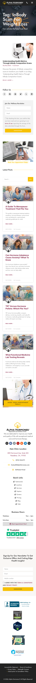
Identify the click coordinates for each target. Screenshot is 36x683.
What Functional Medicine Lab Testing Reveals (18, 356)
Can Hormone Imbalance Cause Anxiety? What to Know (17, 257)
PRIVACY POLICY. (11, 585)
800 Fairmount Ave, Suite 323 (18, 453)
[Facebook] (9, 94)
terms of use (8, 123)
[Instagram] (4, 94)
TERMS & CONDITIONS (24, 583)
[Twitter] (20, 94)
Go (30, 179)
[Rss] (21, 443)
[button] (32, 2)
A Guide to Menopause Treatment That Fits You (17, 207)
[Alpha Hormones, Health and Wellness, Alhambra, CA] (18, 604)
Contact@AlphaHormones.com (20, 465)
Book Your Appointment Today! (18, 162)
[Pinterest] (15, 94)
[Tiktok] (14, 443)
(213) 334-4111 (20, 460)
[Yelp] (26, 94)
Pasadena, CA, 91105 (18, 455)
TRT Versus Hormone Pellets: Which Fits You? (17, 307)
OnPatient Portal (20, 470)
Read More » (8, 80)
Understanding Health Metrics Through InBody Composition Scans (17, 62)
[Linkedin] (31, 94)
